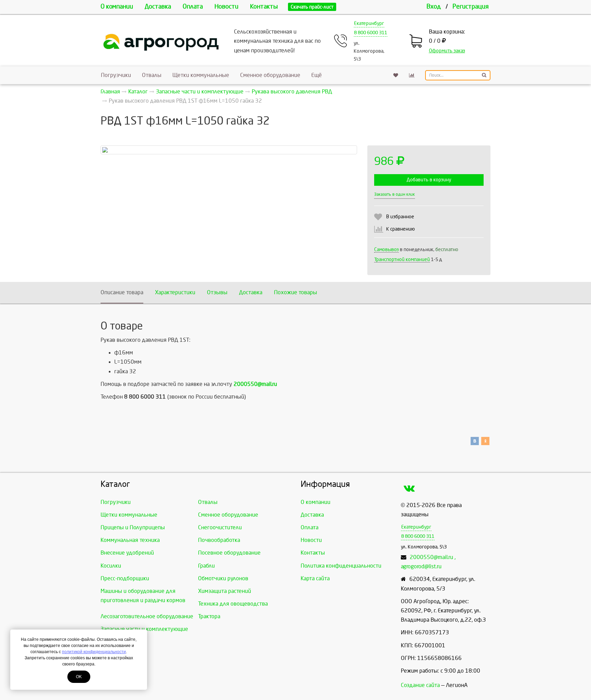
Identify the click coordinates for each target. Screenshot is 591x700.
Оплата (193, 6)
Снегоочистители (220, 527)
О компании (117, 6)
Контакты (264, 6)
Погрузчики (116, 75)
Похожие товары (295, 292)
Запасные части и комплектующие (144, 629)
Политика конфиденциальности (341, 566)
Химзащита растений (224, 591)
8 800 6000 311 (370, 32)
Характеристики (175, 292)
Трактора (209, 616)
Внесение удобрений (127, 553)
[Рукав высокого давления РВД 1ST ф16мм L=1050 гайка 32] (229, 149)
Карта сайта (315, 578)
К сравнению (400, 229)
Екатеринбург (369, 23)
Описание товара (122, 292)
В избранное (400, 216)
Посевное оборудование (229, 553)
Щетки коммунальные (200, 75)
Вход (433, 6)
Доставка (158, 6)
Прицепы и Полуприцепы (133, 527)
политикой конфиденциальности (94, 651)
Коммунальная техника (130, 540)
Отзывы (217, 292)
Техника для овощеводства (233, 604)
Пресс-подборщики (125, 578)
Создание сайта (420, 685)
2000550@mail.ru (255, 384)
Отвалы (151, 75)
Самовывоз (386, 249)
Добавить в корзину (429, 179)
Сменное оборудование (270, 75)
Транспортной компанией (402, 259)
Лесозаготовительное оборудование (147, 616)
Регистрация (470, 6)
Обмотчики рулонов (223, 578)
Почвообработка (219, 540)
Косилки (111, 566)
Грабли (206, 566)
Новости (226, 6)
